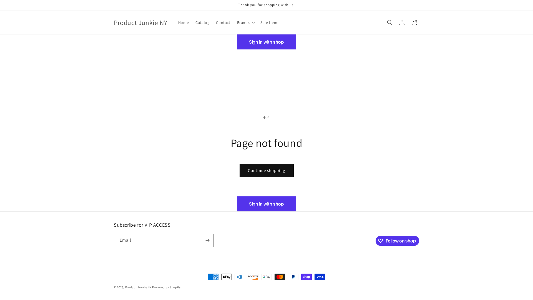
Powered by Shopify (166, 287)
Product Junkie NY (138, 287)
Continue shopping (266, 170)
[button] (245, 22)
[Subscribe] (207, 240)
